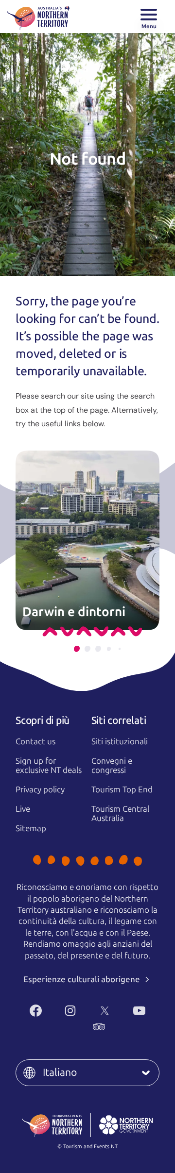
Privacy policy (40, 789)
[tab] (77, 649)
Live (23, 809)
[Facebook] (36, 1011)
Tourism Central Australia (120, 813)
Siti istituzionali (119, 741)
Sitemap (31, 828)
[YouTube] (139, 1011)
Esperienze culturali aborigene (82, 979)
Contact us (35, 741)
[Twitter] (105, 1011)
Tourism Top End (122, 789)
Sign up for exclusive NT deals (49, 765)
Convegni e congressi (111, 765)
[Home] (38, 16)
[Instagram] (70, 1011)
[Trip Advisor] (99, 1027)
